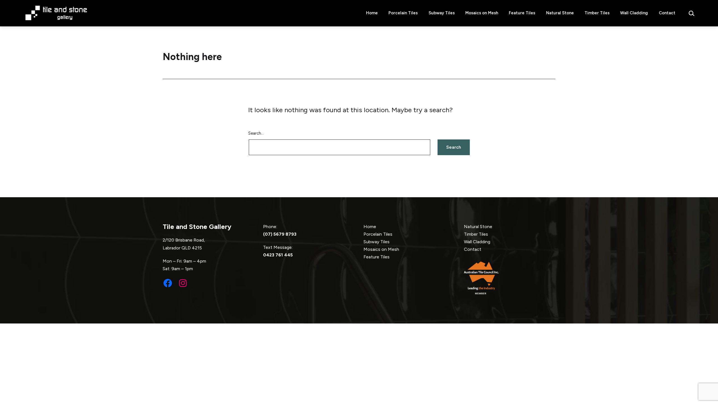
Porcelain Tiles (403, 12)
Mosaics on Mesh (481, 12)
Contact (667, 12)
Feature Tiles (522, 12)
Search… (256, 133)
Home (372, 12)
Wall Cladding (634, 12)
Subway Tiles (442, 12)
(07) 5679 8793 (279, 234)
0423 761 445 (278, 255)
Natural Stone (560, 12)
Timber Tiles (596, 12)
